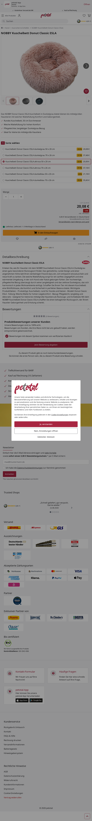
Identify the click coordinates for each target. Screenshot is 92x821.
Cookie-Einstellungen (59, 415)
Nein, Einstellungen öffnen (46, 431)
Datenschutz (41, 437)
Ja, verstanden (46, 424)
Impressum (51, 437)
